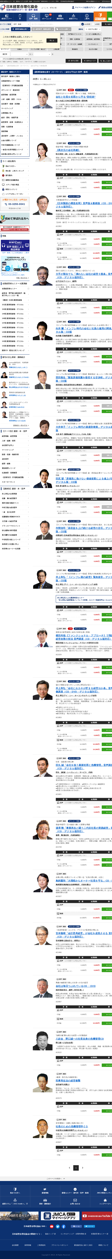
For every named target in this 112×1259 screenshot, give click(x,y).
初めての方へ (11, 166)
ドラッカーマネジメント (11, 526)
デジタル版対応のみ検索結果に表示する (17, 59)
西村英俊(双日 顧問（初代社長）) (70, 990)
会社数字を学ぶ (8, 445)
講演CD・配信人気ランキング (13, 350)
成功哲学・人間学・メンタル (12, 136)
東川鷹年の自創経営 (9, 535)
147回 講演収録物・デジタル (13, 323)
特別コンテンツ (11, 189)
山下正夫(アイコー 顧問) (66, 281)
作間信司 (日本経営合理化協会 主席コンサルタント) (76, 535)
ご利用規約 (41, 1245)
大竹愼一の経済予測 (9, 521)
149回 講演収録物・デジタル (13, 314)
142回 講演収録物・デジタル (13, 346)
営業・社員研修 (75, 39)
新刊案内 (9, 175)
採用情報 (27, 1245)
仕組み (19, 49)
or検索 (97, 24)
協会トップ (49, 1234)
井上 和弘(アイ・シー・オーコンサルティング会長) (76, 695)
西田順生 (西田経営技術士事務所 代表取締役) (74, 385)
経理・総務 (6, 463)
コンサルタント (93, 44)
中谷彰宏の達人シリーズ (11, 539)
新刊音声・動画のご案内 (10, 76)
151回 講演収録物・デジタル (13, 305)
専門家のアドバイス (74, 34)
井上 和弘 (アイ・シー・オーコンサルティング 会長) (77, 584)
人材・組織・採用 (8, 441)
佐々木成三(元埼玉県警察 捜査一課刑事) (72, 101)
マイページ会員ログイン (85, 7)
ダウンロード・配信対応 (10, 90)
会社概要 (15, 1245)
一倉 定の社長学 (8, 512)
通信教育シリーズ (8, 468)
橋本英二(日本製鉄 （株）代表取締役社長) (73, 210)
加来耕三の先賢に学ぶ (10, 544)
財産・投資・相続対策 (10, 454)
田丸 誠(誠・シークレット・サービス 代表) (74, 772)
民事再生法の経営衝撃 (68, 1080)
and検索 (87, 24)
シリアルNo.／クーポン (14, 194)
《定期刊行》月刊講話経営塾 (12, 85)
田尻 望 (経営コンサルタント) (67, 486)
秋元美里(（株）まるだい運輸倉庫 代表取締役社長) (77, 154)
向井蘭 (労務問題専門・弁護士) (68, 336)
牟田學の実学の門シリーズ (11, 154)
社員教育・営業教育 (9, 473)
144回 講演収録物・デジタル (13, 337)
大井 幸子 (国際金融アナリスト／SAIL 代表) (73, 434)
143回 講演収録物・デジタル (13, 341)
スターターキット (8, 482)
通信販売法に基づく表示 (83, 1245)
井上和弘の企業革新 (9, 494)
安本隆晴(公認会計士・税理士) (68, 940)
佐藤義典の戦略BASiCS (11, 517)
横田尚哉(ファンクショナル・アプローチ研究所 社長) (77, 643)
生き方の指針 (93, 49)
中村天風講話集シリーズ (10, 145)
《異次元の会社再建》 (68, 150)
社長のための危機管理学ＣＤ (72, 1126)
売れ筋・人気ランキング (15, 171)
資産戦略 (4, 131)
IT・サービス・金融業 (75, 44)
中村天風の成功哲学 (9, 507)
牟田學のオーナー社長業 (11, 549)
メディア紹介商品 (10, 184)
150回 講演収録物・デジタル (13, 309)
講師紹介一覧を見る (21, 425)
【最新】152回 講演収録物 (12, 300)
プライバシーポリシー (59, 1245)
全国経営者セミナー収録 (10, 81)
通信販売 (75, 49)
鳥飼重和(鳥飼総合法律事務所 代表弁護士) (73, 884)
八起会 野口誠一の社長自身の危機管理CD (80, 1038)
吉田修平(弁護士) (62, 1084)
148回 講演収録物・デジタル (13, 318)
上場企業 (56, 49)
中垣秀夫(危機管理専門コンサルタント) (71, 1130)
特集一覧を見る (23, 278)
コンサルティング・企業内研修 (72, 1234)
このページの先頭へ (56, 1178)
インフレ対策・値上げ (38, 49)
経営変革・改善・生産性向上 (12, 122)
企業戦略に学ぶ (7, 113)
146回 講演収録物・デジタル (13, 327)
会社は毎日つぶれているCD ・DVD (76, 986)
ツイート (90, 1226)
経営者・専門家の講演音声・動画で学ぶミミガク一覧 (13, 294)
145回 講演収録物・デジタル (13, 332)
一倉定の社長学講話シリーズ (12, 149)
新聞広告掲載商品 (12, 180)
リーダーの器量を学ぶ (93, 34)
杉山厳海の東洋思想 (9, 530)
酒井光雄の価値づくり (10, 503)
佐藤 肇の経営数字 (9, 498)
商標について (103, 1245)
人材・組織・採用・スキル (11, 99)
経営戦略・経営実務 (93, 39)
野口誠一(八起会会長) (64, 1043)
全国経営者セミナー (9, 288)
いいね (77, 1226)
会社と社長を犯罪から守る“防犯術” (76, 96)
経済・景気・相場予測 (9, 117)
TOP (1, 66)
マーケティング (7, 108)
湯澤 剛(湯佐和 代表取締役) (68, 835)
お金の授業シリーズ (8, 140)
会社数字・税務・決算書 (10, 104)
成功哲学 (5, 459)
